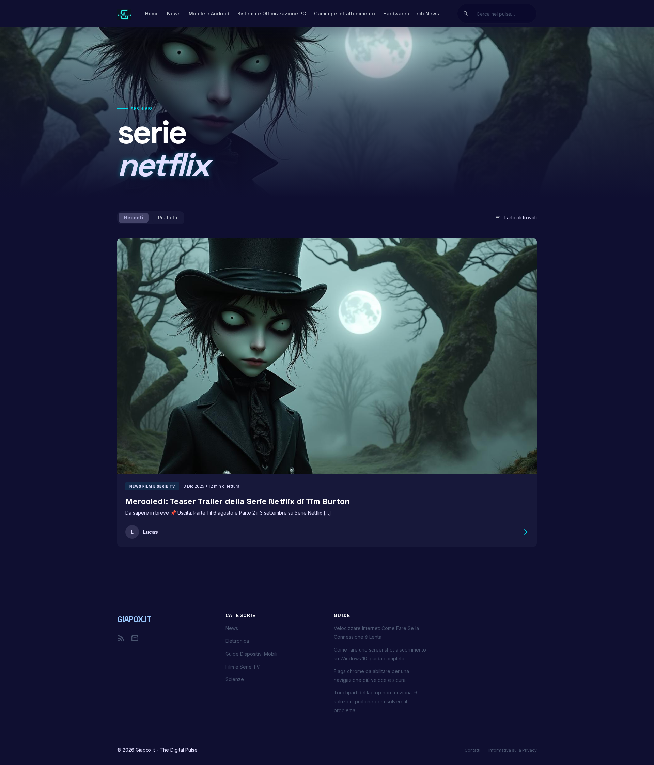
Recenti (133, 217)
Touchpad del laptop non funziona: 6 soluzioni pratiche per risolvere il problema (375, 701)
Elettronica (237, 641)
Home (152, 13)
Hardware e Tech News (411, 13)
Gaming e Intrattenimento (344, 13)
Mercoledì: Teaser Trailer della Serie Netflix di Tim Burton (237, 501)
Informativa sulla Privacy (512, 750)
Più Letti (167, 217)
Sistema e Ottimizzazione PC (271, 13)
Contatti (472, 750)
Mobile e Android (209, 13)
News (174, 13)
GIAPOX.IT (134, 619)
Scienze (234, 679)
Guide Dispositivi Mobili (251, 654)
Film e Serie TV (242, 667)
